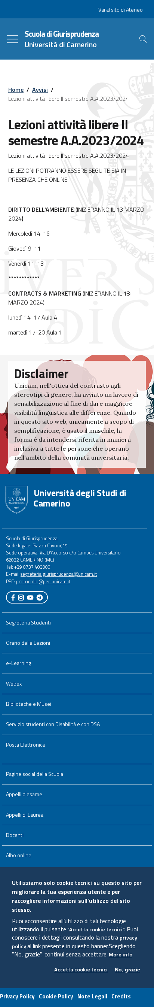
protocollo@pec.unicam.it (43, 581)
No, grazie (127, 970)
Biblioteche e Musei (28, 704)
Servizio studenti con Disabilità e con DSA (53, 724)
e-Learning (18, 663)
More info (120, 955)
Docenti (15, 835)
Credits (121, 996)
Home (16, 89)
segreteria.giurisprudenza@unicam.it (59, 574)
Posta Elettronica (25, 745)
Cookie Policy (56, 996)
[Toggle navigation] (12, 39)
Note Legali (92, 996)
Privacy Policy (17, 996)
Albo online (18, 855)
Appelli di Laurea (24, 815)
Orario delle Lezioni (28, 643)
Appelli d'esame (24, 794)
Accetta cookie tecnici (81, 970)
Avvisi (40, 89)
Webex (14, 684)
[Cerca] (143, 38)
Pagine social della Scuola (34, 774)
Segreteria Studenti (28, 623)
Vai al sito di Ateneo (120, 10)
